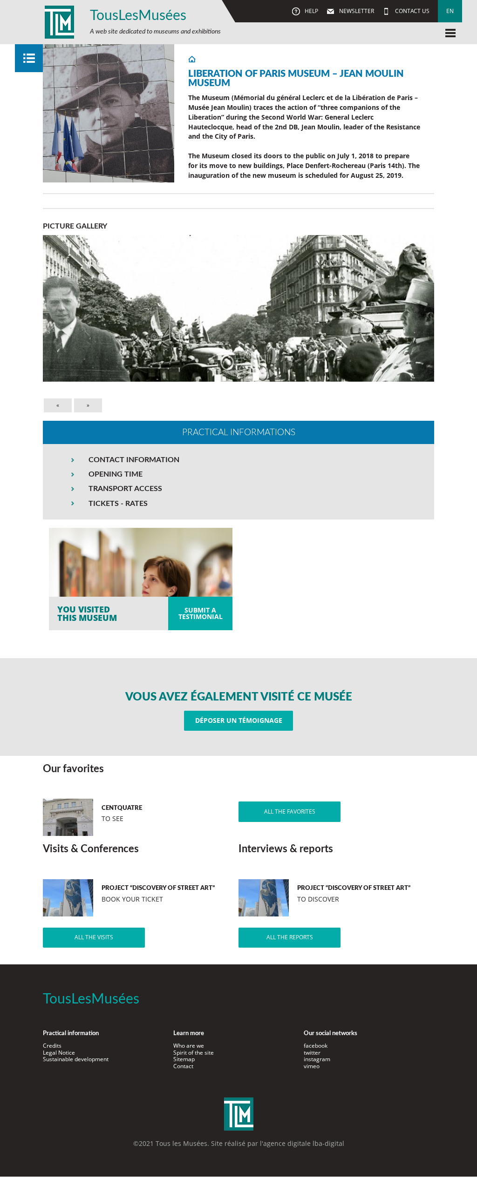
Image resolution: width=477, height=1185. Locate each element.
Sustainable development (76, 1059)
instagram (317, 1059)
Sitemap (184, 1059)
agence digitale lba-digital (303, 1143)
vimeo (312, 1066)
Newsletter (356, 11)
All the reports (289, 937)
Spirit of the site (193, 1053)
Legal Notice (59, 1053)
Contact (183, 1066)
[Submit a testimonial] (141, 579)
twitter (312, 1053)
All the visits (94, 937)
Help (310, 11)
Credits (52, 1046)
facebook (315, 1046)
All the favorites (289, 811)
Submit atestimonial (200, 613)
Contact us (411, 11)
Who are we (188, 1046)
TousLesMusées (138, 16)
